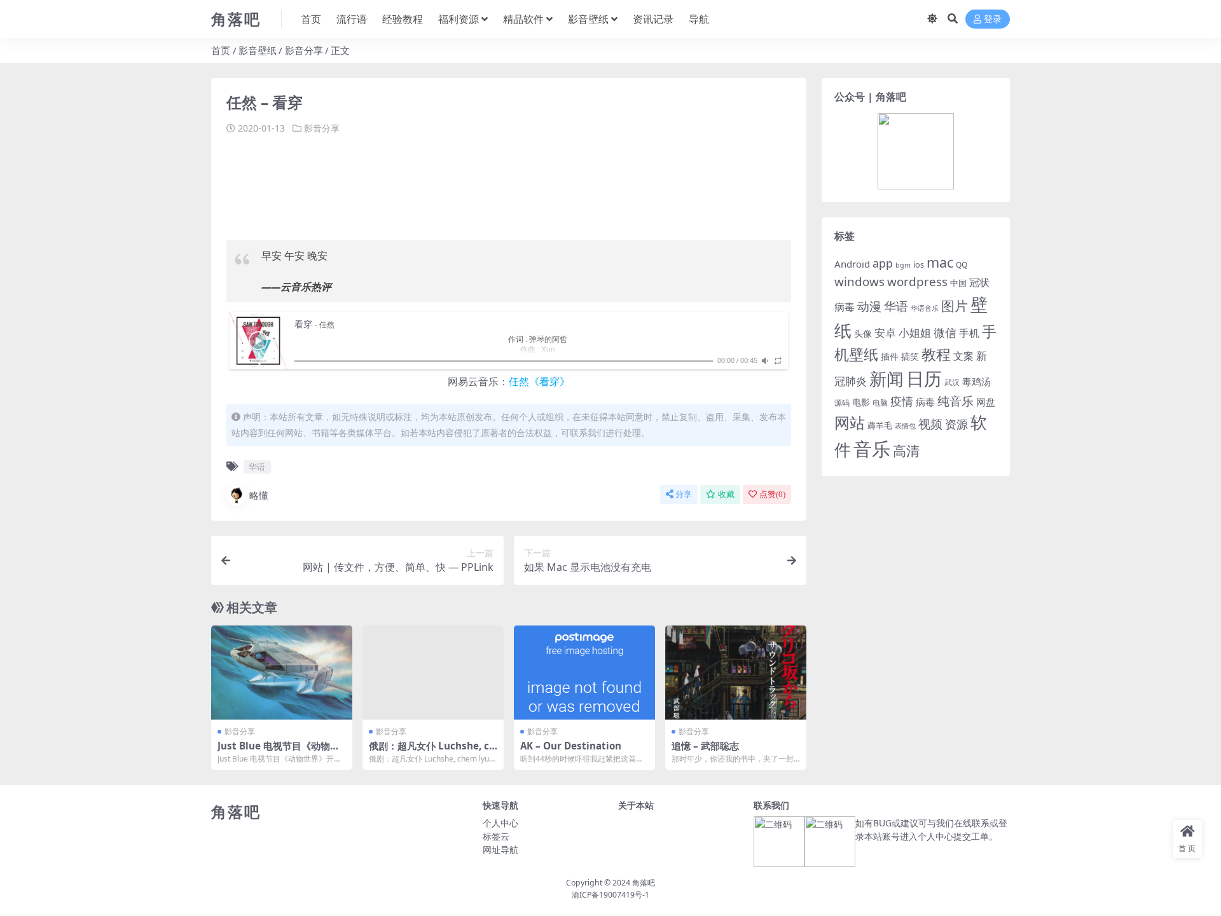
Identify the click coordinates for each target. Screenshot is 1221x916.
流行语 (351, 19)
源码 (842, 402)
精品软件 (523, 19)
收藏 (726, 494)
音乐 (871, 448)
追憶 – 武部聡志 (705, 745)
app (883, 263)
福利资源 (458, 19)
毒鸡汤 (976, 381)
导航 (699, 19)
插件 (890, 356)
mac (940, 262)
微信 (945, 332)
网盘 (985, 401)
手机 (969, 333)
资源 (956, 424)
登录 (993, 19)
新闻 (886, 378)
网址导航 (500, 850)
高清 (906, 451)
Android (852, 263)
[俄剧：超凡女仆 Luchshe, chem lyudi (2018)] (433, 672)
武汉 (952, 382)
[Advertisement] (457, 183)
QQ (961, 264)
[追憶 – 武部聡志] (735, 672)
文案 (963, 356)
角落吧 (643, 882)
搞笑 (910, 356)
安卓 (885, 332)
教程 (936, 354)
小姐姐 (915, 332)
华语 (257, 466)
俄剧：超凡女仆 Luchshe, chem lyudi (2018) (432, 751)
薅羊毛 (879, 425)
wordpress (917, 281)
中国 (958, 283)
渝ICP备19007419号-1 (610, 894)
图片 (954, 306)
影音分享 (304, 50)
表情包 (905, 425)
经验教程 (402, 19)
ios (918, 264)
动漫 (869, 306)
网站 (849, 423)
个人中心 (500, 823)
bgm (903, 265)
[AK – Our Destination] (584, 672)
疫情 (901, 401)
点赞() (772, 494)
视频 (930, 424)
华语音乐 (925, 308)
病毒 (925, 401)
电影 (861, 402)
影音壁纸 (588, 19)
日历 (924, 378)
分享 (683, 494)
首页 (311, 19)
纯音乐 (955, 400)
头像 (863, 333)
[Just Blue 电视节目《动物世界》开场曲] (281, 672)
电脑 (880, 402)
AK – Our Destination (570, 745)
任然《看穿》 (539, 381)
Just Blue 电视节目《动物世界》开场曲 (278, 751)
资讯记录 (653, 19)
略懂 (258, 495)
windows (859, 281)
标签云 (496, 836)
